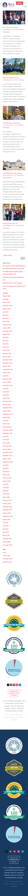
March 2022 (6, 398)
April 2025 (6, 318)
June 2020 (6, 439)
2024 (19, 29)
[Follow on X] (8, 685)
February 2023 (7, 379)
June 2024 (6, 341)
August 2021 (6, 417)
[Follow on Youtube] (14, 685)
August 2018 (6, 481)
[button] (19, 3)
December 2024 (7, 331)
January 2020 (7, 449)
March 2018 (6, 497)
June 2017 (6, 526)
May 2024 (5, 344)
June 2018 (6, 487)
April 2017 (6, 532)
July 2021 (5, 420)
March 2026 (6, 302)
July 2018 (5, 484)
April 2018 (6, 494)
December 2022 (7, 385)
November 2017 (7, 510)
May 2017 (5, 529)
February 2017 (7, 538)
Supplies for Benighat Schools (11, 78)
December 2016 (7, 545)
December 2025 (7, 305)
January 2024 (7, 357)
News (22, 29)
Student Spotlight (7, 177)
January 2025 (7, 328)
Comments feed (7, 559)
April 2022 (6, 395)
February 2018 (7, 500)
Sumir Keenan (7, 29)
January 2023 (7, 382)
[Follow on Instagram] (17, 685)
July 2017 (5, 523)
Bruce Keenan (7, 80)
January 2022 (7, 404)
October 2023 (7, 366)
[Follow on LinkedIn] (20, 685)
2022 (19, 80)
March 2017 (6, 535)
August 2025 (6, 309)
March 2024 (6, 350)
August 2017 (6, 519)
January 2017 (7, 542)
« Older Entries (7, 255)
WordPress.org (7, 562)
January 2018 (7, 503)
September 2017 (8, 516)
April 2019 (6, 471)
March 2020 (6, 443)
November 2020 (7, 433)
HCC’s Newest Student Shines (11, 27)
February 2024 (7, 353)
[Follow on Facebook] (11, 685)
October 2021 (7, 411)
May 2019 (5, 468)
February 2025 (7, 325)
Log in (5, 552)
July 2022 (5, 388)
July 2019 (5, 465)
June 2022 (6, 392)
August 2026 (6, 296)
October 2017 (7, 513)
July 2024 (5, 337)
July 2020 (5, 436)
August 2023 (6, 372)
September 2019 (8, 462)
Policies (14, 695)
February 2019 (7, 478)
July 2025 (5, 312)
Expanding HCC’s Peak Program (12, 283)
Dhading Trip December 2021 (10, 223)
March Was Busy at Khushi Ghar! (11, 123)
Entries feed (6, 555)
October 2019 (7, 459)
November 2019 (7, 455)
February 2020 (7, 446)
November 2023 (7, 363)
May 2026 (5, 299)
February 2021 (7, 427)
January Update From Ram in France (12, 173)
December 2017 (7, 507)
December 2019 (7, 452)
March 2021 (6, 424)
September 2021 (8, 414)
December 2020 (7, 430)
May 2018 (5, 491)
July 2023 (5, 376)
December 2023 (7, 360)
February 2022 (7, 401)
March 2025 (6, 321)
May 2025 (5, 315)
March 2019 (6, 475)
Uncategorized (6, 32)
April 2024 (6, 347)
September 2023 (8, 369)
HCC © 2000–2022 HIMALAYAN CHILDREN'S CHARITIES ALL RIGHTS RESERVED (14, 717)
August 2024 (6, 334)
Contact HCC (14, 691)
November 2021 (7, 408)
